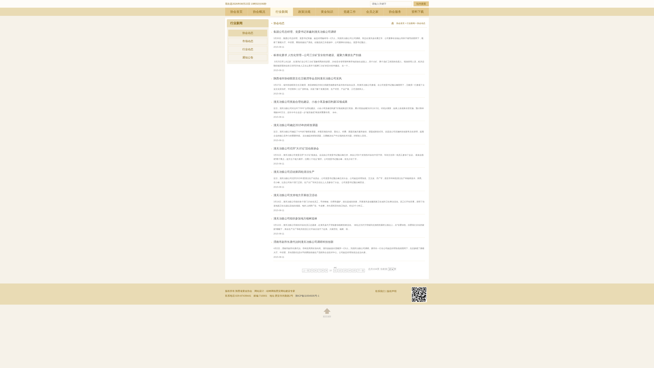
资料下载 (417, 11)
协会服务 (395, 11)
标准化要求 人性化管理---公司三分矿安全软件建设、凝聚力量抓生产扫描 (317, 55)
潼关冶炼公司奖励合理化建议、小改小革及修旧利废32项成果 (310, 101)
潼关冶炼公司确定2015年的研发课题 (296, 125)
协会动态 (247, 33)
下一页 (361, 270)
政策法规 (304, 11)
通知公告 (247, 57)
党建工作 (350, 11)
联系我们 (380, 291)
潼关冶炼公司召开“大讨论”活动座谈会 (296, 148)
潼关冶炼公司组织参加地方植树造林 (295, 218)
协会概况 (259, 11)
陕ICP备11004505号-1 (307, 295)
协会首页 (236, 11)
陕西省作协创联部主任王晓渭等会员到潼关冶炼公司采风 (308, 78)
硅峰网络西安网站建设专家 (280, 291)
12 (340, 270)
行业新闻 (282, 11)
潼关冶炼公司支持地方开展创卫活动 (295, 195)
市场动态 (247, 41)
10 (330, 270)
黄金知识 (327, 11)
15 (354, 270)
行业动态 (247, 49)
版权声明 (391, 291)
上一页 (306, 270)
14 (349, 270)
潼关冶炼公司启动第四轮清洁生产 (294, 171)
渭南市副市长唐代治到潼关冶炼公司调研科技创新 (303, 241)
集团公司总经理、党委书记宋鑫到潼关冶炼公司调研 (305, 31)
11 (335, 270)
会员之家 (372, 11)
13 (345, 270)
